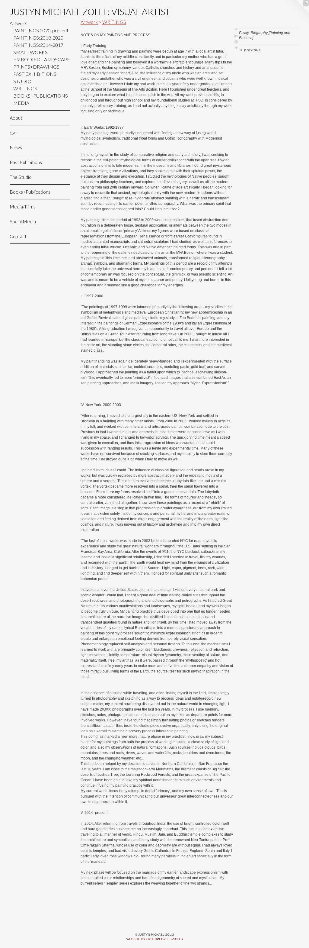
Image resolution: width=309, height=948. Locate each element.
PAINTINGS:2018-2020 (38, 37)
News (16, 147)
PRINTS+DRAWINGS (36, 66)
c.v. (13, 132)
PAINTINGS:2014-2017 (38, 45)
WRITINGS (25, 88)
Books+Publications (30, 192)
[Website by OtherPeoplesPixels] (297, 12)
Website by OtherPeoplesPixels (154, 939)
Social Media (23, 221)
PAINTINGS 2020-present (40, 30)
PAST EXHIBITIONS (34, 74)
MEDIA (21, 103)
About (16, 118)
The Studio (21, 177)
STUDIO (22, 81)
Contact (18, 236)
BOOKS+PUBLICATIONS (40, 95)
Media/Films (23, 206)
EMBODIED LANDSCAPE (41, 59)
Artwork (18, 23)
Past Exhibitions (26, 162)
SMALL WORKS (30, 52)
